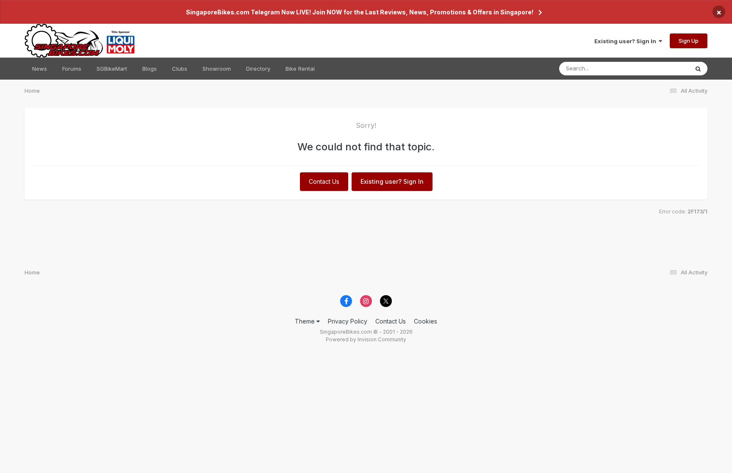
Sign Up (689, 40)
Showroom (216, 68)
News (39, 68)
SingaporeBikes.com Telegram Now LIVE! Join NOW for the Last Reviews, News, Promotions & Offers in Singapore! (359, 12)
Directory (258, 68)
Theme (305, 321)
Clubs (179, 68)
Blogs (149, 68)
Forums (71, 68)
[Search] (698, 68)
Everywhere (662, 68)
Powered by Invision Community (366, 339)
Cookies (425, 321)
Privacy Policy (347, 321)
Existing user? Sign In (626, 41)
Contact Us (324, 181)
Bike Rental (300, 68)
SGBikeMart (112, 68)
